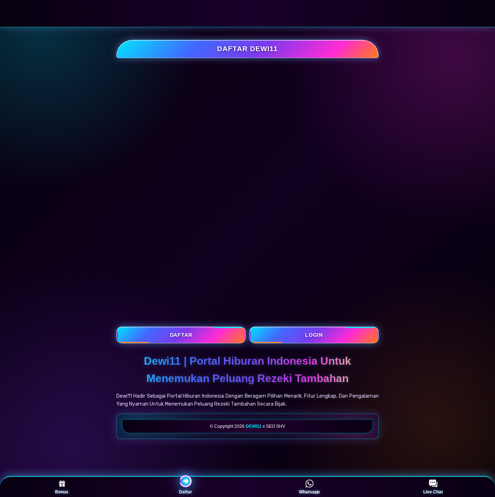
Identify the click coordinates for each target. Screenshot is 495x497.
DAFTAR (181, 335)
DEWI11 (254, 426)
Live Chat (433, 491)
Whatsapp (309, 491)
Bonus (61, 491)
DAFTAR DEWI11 (247, 49)
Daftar (185, 491)
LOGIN (314, 335)
